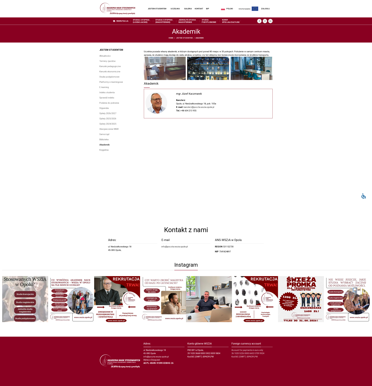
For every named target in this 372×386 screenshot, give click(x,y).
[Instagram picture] (25, 299)
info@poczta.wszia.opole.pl (174, 246)
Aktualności (105, 56)
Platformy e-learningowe (111, 82)
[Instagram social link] (265, 21)
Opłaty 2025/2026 (107, 118)
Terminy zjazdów (107, 61)
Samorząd (104, 134)
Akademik (104, 144)
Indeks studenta (107, 92)
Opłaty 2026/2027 (107, 113)
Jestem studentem (184, 38)
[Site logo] (117, 8)
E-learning (104, 87)
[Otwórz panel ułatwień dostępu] (363, 195)
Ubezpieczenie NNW (109, 129)
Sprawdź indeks (106, 97)
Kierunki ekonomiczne (109, 71)
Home (171, 38)
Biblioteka (104, 139)
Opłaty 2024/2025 (107, 124)
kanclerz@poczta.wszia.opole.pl (199, 107)
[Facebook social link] (259, 21)
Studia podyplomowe (109, 76)
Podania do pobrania (109, 103)
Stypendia (104, 108)
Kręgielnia (104, 150)
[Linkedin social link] (270, 21)
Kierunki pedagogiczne (110, 66)
